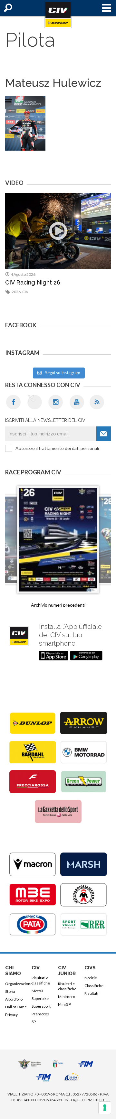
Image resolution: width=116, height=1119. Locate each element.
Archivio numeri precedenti (58, 605)
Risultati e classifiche (41, 980)
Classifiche (93, 985)
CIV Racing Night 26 (32, 282)
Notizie (90, 977)
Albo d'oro (14, 999)
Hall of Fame (16, 1006)
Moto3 (37, 990)
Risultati (91, 993)
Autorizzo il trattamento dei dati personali (57, 448)
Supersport (41, 1006)
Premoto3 (40, 1014)
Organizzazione (17, 983)
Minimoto (66, 996)
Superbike (40, 998)
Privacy (11, 1014)
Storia (10, 991)
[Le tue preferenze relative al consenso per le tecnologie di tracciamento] (105, 1108)
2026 (16, 291)
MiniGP (64, 1004)
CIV (25, 291)
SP (34, 1021)
